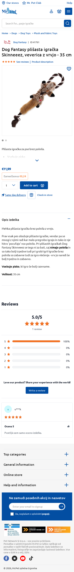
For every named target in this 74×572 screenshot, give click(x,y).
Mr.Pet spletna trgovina (24, 568)
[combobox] (35, 23)
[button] (68, 11)
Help (69, 2)
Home (5, 33)
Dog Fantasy (20, 42)
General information (19, 464)
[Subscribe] (61, 506)
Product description (42, 61)
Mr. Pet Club (34, 2)
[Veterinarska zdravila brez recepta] (12, 530)
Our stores (12, 2)
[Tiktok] (31, 558)
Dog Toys (25, 33)
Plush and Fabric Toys (45, 33)
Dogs (14, 33)
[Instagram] (14, 558)
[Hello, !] (51, 11)
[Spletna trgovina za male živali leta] (33, 529)
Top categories (15, 454)
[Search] (67, 23)
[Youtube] (23, 558)
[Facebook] (6, 558)
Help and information (20, 485)
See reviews (22, 61)
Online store (13, 475)
